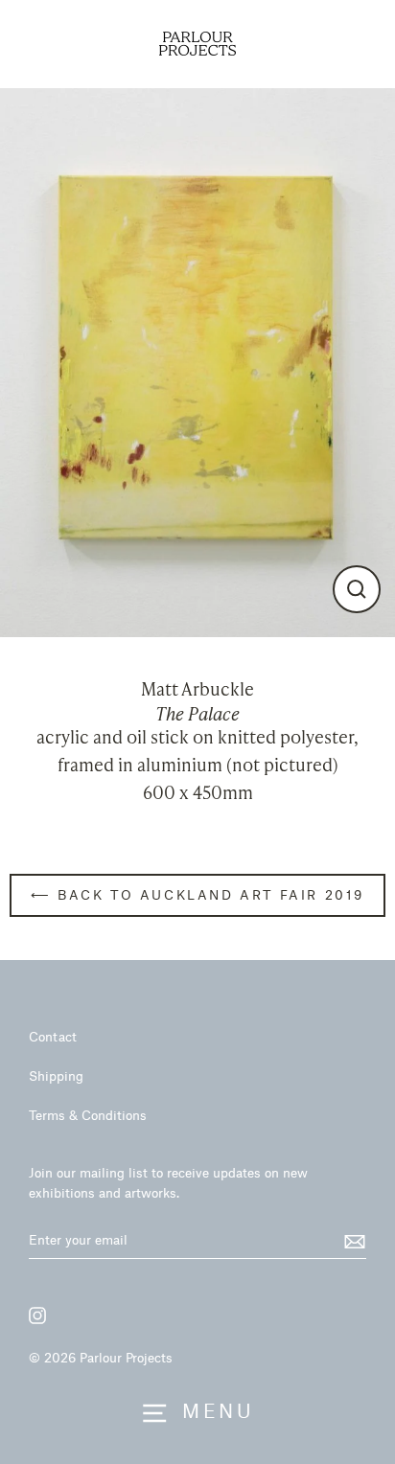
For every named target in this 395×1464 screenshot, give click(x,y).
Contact (53, 1036)
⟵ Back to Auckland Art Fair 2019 (197, 894)
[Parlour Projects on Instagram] (37, 1315)
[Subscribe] (351, 1241)
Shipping (56, 1075)
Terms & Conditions (88, 1115)
